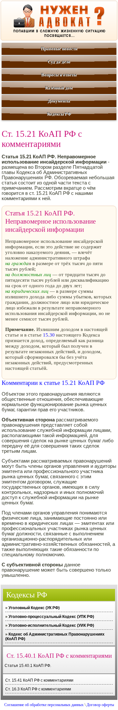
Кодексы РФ (59, 114)
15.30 (49, 335)
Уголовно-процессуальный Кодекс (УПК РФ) (51, 616)
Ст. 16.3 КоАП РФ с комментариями (38, 689)
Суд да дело (59, 61)
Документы (59, 101)
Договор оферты (100, 704)
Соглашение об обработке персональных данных (44, 704)
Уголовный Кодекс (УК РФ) (34, 608)
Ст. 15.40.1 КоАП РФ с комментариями (59, 655)
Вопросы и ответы (59, 74)
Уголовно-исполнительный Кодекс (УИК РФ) (51, 625)
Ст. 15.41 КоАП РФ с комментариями (39, 680)
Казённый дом (59, 88)
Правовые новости (59, 48)
